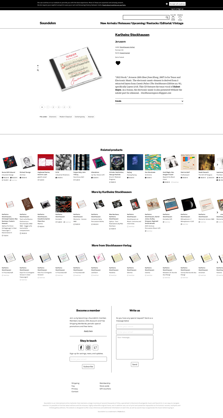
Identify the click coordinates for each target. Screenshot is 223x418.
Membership (105, 383)
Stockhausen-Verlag (127, 47)
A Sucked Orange (7, 175)
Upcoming (138, 23)
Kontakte (59, 219)
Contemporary (80, 117)
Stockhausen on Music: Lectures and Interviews (134, 221)
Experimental (125, 53)
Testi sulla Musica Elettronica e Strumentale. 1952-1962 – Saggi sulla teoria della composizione (26, 224)
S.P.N (57, 172)
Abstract (91, 117)
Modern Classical (66, 117)
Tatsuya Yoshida (114, 174)
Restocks (153, 23)
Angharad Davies (44, 172)
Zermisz (22, 175)
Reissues (124, 23)
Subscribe (88, 366)
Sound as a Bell (78, 177)
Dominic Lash (42, 174)
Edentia (129, 272)
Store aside (104, 386)
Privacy (75, 389)
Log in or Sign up (177, 9)
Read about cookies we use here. (114, 5)
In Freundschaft (7, 272)
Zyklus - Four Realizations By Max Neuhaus (116, 224)
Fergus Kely (77, 172)
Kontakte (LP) (167, 219)
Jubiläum (94, 272)
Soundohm (48, 23)
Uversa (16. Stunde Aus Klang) (188, 274)
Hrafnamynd (185, 175)
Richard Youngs (25, 172)
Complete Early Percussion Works (97, 220)
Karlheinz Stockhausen (132, 35)
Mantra (40, 223)
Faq (73, 386)
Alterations (95, 172)
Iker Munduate (150, 172)
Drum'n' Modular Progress (115, 178)
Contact (75, 391)
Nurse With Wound (8, 172)
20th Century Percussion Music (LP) (152, 227)
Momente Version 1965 (206, 219)
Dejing (129, 172)
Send (134, 364)
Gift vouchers (105, 389)
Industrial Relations (62, 175)
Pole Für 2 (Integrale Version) (45, 274)
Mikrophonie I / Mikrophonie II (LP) (187, 220)
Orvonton (202, 272)
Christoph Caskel (8, 219)
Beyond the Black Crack (169, 178)
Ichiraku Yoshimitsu (116, 172)
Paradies (112, 272)
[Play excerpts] (42, 107)
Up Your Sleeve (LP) (98, 175)
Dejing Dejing (131, 175)
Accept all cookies (177, 4)
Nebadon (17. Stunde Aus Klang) (170, 274)
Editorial (165, 23)
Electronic (52, 117)
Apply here (88, 331)
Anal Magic (167, 172)
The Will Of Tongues (205, 175)
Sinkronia (148, 175)
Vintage (178, 23)
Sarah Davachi (204, 172)
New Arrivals (108, 23)
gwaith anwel (42, 177)
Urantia (147, 272)
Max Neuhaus (114, 214)
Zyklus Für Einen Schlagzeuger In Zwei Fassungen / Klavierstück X (9, 229)
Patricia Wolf (185, 172)
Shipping (75, 383)
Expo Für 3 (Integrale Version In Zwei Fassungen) (27, 275)
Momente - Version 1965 (80, 220)
